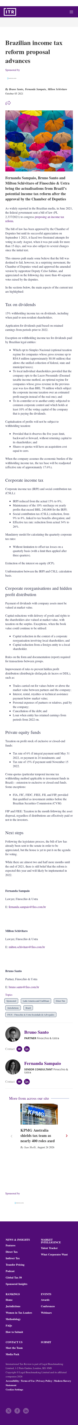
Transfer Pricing (15, 1264)
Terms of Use (28, 1380)
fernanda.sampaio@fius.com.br (27, 907)
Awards (45, 1300)
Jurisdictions (13, 1007)
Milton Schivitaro (57, 89)
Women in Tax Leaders (19, 1312)
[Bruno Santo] (14, 1034)
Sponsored (11, 1000)
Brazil (28, 1007)
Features (10, 1245)
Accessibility (12, 1380)
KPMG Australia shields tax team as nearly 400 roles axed (37, 1135)
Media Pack (12, 1354)
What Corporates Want (54, 1254)
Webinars (46, 1312)
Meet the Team (14, 1348)
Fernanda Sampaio (35, 89)
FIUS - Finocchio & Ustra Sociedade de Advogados (30, 1014)
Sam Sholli (30, 1147)
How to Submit (14, 1332)
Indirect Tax (13, 1258)
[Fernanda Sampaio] (14, 1067)
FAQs (9, 1325)
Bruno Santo (36, 1032)
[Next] (66, 1136)
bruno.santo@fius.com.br (24, 987)
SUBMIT (46, 1342)
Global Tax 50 (14, 1277)
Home (9, 1300)
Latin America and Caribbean (36, 1000)
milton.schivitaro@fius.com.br (27, 947)
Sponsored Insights (16, 1284)
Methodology (13, 1319)
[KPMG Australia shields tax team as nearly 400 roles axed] (39, 1114)
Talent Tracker (49, 1248)
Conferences (48, 1306)
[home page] (10, 12)
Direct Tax (60, 1000)
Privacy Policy (44, 1380)
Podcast (10, 1271)
